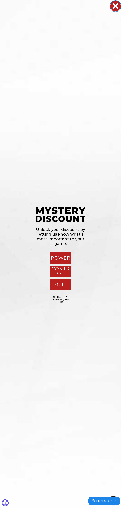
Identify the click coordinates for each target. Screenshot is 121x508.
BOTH (60, 284)
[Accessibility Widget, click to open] (5, 502)
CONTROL (60, 271)
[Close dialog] (115, 6)
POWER (60, 258)
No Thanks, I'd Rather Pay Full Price (61, 299)
